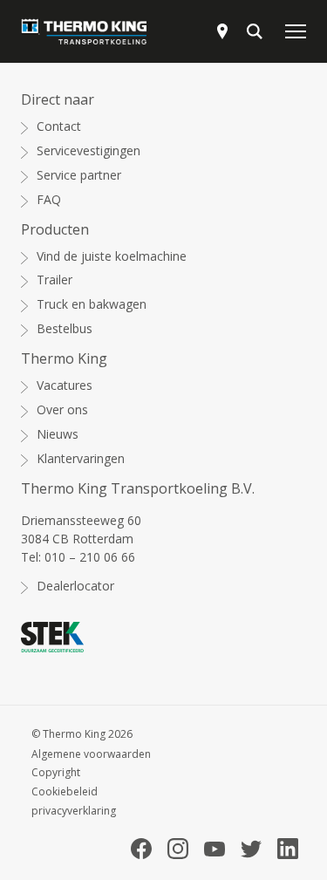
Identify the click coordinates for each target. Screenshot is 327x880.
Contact (59, 126)
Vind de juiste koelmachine (112, 256)
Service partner (79, 175)
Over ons (62, 410)
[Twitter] (251, 849)
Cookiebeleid (64, 792)
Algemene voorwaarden (91, 754)
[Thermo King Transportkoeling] (83, 31)
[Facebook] (141, 848)
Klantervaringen (81, 459)
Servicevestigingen (88, 151)
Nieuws (57, 434)
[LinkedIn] (287, 848)
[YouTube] (214, 849)
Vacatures (64, 385)
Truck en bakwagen (91, 304)
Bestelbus (64, 329)
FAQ (49, 200)
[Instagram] (177, 848)
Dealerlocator (75, 586)
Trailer (54, 280)
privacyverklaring (73, 811)
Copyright (55, 773)
